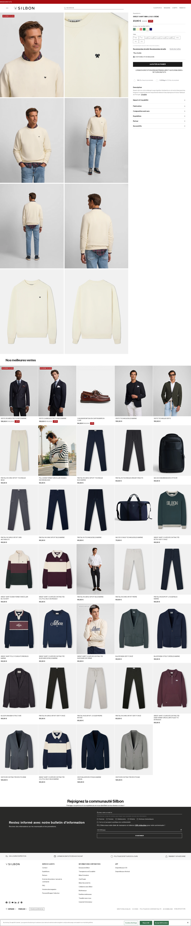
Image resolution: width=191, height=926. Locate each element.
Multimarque (83, 890)
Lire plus (144, 94)
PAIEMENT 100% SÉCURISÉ (177, 856)
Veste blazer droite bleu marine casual (89, 778)
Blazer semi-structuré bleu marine (167, 656)
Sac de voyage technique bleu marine (129, 537)
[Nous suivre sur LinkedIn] (15, 902)
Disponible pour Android (122, 871)
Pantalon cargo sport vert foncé (52, 716)
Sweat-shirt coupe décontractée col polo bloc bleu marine (52, 778)
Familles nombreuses (85, 894)
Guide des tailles (175, 49)
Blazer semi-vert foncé (124, 656)
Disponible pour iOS (121, 868)
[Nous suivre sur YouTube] (12, 902)
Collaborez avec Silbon (85, 886)
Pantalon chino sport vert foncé (128, 716)
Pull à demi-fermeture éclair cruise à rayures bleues (52, 479)
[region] (95, 923)
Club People (82, 879)
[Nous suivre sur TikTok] (18, 902)
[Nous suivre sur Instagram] (9, 902)
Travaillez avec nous (85, 898)
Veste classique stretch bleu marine (52, 418)
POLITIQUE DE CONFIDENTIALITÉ (150, 909)
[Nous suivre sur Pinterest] (21, 902)
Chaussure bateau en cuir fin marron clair (90, 419)
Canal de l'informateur (85, 902)
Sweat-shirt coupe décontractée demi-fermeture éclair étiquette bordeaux (166, 718)
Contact (44, 868)
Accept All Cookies (161, 923)
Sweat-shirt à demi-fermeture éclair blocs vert (14, 598)
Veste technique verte (162, 418)
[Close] (188, 922)
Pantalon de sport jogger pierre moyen (89, 717)
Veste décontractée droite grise (13, 777)
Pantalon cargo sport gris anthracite (11, 538)
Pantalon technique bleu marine (89, 537)
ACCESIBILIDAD (168, 909)
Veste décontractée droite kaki (127, 777)
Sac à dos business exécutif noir (165, 478)
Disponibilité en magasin (144, 56)
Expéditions (45, 871)
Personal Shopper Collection (50, 893)
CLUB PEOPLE (157, 7)
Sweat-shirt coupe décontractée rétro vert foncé (166, 538)
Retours (44, 875)
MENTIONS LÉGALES (123, 909)
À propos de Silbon (84, 868)
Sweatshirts (136, 13)
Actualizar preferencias (36, 909)
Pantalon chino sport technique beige (13, 479)
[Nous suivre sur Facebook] (6, 902)
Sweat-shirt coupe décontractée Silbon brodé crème (90, 657)
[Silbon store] (24, 8)
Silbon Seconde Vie (84, 883)
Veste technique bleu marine (126, 418)
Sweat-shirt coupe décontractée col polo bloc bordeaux (52, 598)
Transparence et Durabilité (87, 871)
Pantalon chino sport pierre (126, 597)
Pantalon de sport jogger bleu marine (165, 598)
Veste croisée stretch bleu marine (13, 418)
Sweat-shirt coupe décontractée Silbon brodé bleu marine (52, 657)
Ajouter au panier (158, 64)
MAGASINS (167, 7)
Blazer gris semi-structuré (11, 716)
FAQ (43, 885)
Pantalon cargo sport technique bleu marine (90, 479)
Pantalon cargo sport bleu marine (90, 597)
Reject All (146, 923)
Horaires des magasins (49, 889)
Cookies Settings (131, 923)
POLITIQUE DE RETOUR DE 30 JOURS (126, 856)
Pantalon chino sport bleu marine (52, 537)
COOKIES (135, 909)
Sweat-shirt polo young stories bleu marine (15, 657)
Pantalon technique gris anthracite (129, 478)
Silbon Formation (84, 875)
